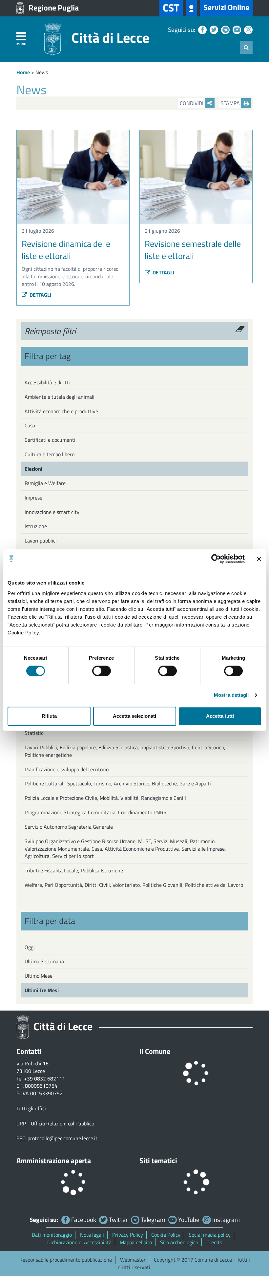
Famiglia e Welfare (45, 483)
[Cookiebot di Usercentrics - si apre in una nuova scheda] (216, 559)
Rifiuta (49, 716)
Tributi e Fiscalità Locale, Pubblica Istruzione (74, 870)
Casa (30, 425)
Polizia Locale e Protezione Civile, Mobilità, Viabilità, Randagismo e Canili (105, 798)
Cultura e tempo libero (49, 454)
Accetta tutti (220, 716)
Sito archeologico (179, 1242)
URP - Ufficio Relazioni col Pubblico (55, 1123)
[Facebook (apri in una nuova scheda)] (202, 29)
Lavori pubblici (41, 540)
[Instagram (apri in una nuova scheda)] (247, 29)
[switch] (101, 671)
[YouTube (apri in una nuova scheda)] (236, 29)
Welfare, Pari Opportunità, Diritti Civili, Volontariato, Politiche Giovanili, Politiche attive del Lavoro (134, 885)
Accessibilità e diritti (47, 382)
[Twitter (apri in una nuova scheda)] (213, 29)
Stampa (231, 103)
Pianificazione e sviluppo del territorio (67, 769)
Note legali (92, 1235)
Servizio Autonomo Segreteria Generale (69, 827)
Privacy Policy (127, 1235)
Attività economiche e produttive (61, 411)
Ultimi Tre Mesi (42, 990)
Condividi (192, 103)
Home (23, 72)
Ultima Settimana (44, 961)
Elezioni (33, 469)
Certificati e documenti (50, 440)
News (41, 72)
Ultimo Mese (38, 976)
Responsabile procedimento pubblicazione (65, 1260)
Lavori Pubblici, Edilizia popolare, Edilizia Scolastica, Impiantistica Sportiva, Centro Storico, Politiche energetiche (125, 751)
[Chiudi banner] (259, 559)
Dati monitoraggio (52, 1235)
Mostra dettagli (231, 695)
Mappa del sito (136, 1242)
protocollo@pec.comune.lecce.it (62, 1138)
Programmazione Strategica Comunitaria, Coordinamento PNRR (96, 812)
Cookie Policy (165, 1235)
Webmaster (133, 1260)
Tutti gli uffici (31, 1108)
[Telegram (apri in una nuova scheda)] (224, 29)
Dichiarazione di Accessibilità (79, 1242)
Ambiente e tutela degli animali (59, 397)
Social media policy (210, 1235)
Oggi (30, 947)
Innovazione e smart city (52, 512)
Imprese (33, 497)
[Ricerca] (246, 47)
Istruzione (36, 526)
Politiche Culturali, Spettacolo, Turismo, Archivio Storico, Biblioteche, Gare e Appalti (118, 783)
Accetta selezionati (134, 716)
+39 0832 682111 (44, 1078)
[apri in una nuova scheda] (191, 8)
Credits (214, 1242)
